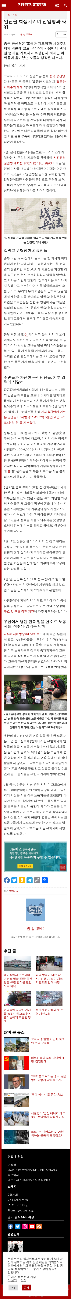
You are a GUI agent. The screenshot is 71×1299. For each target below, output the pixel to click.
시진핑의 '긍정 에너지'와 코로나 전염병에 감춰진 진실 (48, 1115)
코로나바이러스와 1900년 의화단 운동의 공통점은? (47, 1133)
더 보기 (12, 1280)
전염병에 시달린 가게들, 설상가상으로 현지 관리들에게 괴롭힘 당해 (17, 1015)
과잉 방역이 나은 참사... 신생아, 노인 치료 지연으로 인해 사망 (49, 978)
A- (64, 34)
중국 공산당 (57, 76)
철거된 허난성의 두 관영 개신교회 (49, 1011)
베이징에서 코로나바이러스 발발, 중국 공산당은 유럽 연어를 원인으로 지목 (18, 980)
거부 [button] (13, 1287)
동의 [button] (26, 1287)
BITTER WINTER (32, 5)
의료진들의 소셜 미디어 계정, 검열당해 (48, 1059)
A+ (58, 34)
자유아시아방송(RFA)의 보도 (23, 634)
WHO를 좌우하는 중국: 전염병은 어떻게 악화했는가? (49, 1078)
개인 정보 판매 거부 (23, 1276)
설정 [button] (23, 1280)
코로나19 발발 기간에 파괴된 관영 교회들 (48, 1041)
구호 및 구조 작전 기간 (19, 611)
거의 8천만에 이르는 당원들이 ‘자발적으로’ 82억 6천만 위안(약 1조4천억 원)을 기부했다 (35, 417)
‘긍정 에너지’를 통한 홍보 (47, 1094)
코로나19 (13, 891)
